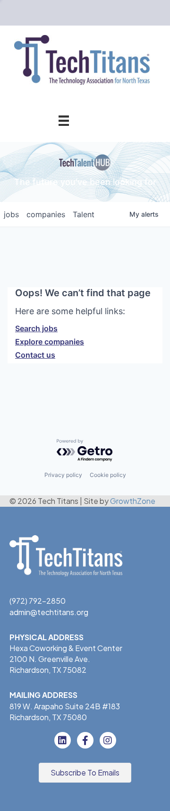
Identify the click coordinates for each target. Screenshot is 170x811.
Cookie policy (108, 474)
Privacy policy (63, 474)
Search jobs (36, 328)
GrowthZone (132, 501)
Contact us (35, 355)
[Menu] (64, 120)
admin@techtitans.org (48, 612)
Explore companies (49, 341)
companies (45, 214)
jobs (11, 214)
